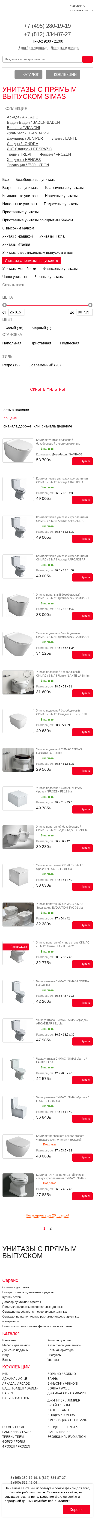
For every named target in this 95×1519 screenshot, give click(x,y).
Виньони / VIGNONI (23, 128)
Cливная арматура (61, 1350)
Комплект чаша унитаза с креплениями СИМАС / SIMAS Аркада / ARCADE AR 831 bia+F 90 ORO (62, 482)
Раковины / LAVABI (17, 1432)
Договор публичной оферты (21, 1302)
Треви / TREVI (19, 154)
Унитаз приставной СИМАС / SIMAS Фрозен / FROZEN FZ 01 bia (59, 867)
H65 (5, 1374)
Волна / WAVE (59, 1388)
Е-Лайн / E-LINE (59, 1405)
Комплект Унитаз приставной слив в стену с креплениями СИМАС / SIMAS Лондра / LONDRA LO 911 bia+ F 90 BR (61, 1178)
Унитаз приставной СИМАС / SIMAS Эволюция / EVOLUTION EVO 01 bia (59, 905)
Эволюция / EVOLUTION (28, 165)
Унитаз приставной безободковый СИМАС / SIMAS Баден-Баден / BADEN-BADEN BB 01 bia (62, 830)
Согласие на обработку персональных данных (34, 1311)
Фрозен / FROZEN (55, 154)
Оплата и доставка (15, 1287)
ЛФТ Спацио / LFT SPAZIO (29, 149)
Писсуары (54, 1355)
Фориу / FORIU (13, 1441)
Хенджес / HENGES (24, 160)
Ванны (6, 1359)
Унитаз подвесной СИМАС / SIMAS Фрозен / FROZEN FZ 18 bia (59, 789)
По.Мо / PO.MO (13, 1427)
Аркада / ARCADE (22, 117)
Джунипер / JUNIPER (25, 138)
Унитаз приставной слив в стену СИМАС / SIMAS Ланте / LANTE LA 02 (62, 944)
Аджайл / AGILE (14, 1378)
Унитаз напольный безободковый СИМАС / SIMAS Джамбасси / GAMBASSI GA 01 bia (62, 598)
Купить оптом (11, 1297)
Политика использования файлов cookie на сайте (37, 1326)
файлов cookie (66, 1496)
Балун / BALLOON (15, 1398)
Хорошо (76, 1510)
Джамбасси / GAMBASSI (28, 133)
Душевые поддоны (15, 1350)
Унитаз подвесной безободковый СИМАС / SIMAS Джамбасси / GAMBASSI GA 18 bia (62, 637)
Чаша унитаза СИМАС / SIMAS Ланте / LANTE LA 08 (61, 1060)
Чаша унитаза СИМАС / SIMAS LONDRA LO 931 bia (62, 983)
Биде (5, 1355)
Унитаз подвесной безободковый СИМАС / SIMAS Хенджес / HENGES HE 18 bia (62, 714)
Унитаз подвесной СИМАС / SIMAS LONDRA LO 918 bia (59, 751)
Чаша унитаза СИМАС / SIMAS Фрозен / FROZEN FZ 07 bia (62, 1099)
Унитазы (53, 1359)
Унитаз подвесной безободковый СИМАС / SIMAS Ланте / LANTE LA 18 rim (62, 673)
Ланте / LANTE (64, 138)
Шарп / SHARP (59, 1432)
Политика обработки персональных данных (32, 1307)
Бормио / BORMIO (62, 1374)
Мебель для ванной (16, 1345)
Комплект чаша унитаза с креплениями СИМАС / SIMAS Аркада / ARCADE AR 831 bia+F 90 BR (62, 521)
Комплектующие (59, 1340)
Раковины (9, 1340)
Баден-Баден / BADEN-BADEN (33, 122)
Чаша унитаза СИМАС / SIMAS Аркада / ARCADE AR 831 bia (62, 1021)
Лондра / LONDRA (22, 144)
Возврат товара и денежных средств (28, 1292)
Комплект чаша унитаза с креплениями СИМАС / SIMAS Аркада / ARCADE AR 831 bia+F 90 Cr (62, 559)
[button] (47, 285)
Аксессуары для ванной (64, 1345)
